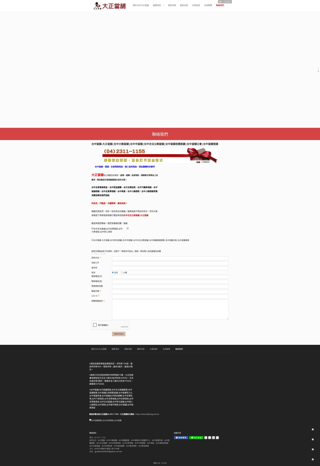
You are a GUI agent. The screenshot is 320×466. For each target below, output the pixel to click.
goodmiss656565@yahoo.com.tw (108, 451)
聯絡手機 (96, 291)
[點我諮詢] (107, 230)
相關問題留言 (98, 301)
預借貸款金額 (97, 286)
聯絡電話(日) (97, 276)
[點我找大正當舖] (142, 228)
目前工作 (95, 262)
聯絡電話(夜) (97, 281)
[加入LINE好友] (196, 437)
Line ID (95, 295)
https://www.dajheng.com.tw (147, 414)
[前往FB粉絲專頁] (181, 437)
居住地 (94, 267)
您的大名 (96, 257)
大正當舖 (107, 144)
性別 (93, 272)
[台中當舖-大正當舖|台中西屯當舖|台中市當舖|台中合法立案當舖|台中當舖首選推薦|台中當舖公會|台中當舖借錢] (160, 155)
